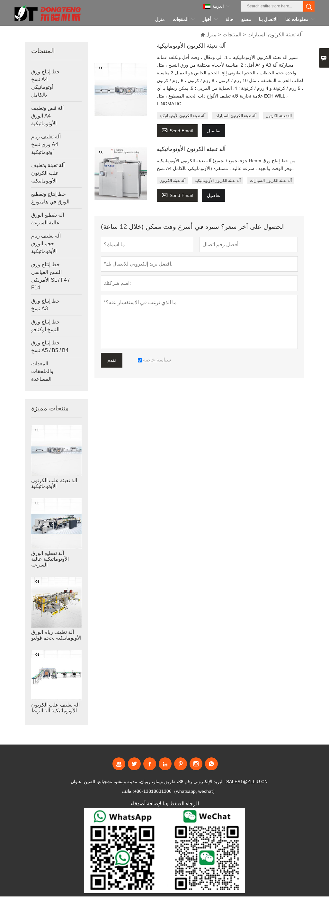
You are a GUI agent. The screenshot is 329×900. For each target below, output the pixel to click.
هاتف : (128, 791)
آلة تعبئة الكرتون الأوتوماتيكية (182, 116)
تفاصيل (213, 130)
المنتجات (232, 34)
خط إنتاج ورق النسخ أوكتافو (45, 325)
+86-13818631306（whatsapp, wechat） (175, 791)
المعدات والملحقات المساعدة (42, 371)
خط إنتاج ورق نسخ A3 (45, 304)
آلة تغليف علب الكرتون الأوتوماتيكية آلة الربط (55, 707)
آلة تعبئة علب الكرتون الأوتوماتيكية (54, 483)
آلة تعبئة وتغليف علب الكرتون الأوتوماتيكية (48, 173)
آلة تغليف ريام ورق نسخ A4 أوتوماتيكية (46, 144)
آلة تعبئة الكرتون (279, 116)
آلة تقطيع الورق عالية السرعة (47, 218)
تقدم (111, 360)
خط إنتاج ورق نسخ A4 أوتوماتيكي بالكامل (45, 83)
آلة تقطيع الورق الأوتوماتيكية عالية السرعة (50, 558)
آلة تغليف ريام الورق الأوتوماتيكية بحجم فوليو (56, 635)
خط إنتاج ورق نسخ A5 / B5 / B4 (49, 346)
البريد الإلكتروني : (209, 781)
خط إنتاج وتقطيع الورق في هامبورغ (50, 197)
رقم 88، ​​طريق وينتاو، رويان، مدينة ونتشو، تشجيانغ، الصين (138, 781)
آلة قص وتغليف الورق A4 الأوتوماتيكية (47, 115)
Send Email (177, 130)
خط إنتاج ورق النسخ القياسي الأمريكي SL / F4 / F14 (50, 276)
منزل (211, 34)
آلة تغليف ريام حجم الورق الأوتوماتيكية (46, 243)
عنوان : (77, 781)
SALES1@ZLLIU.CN (247, 781)
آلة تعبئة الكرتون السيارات (235, 116)
